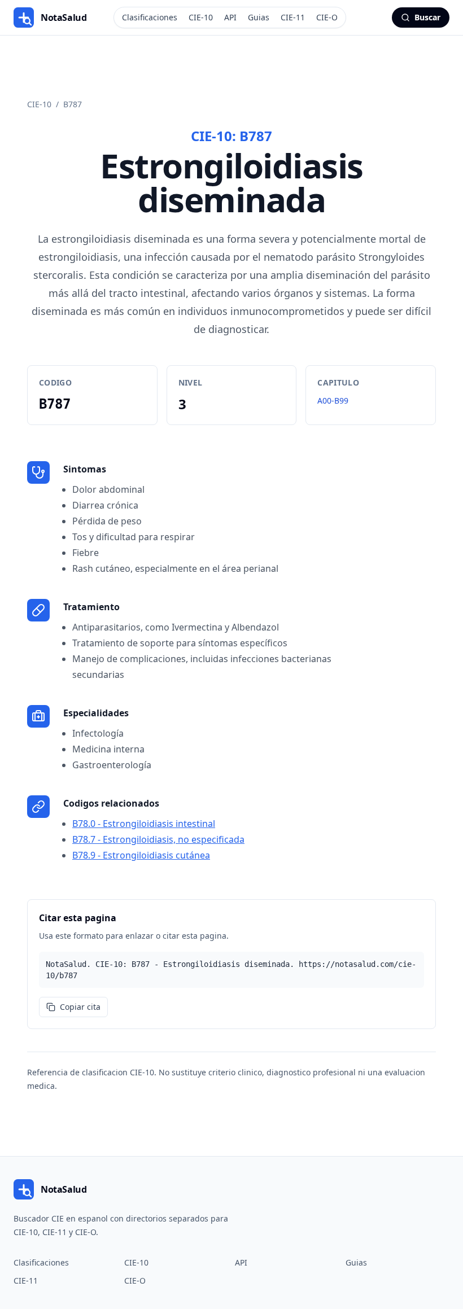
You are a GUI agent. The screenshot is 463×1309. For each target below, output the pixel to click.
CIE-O (327, 17)
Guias (258, 17)
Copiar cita (80, 1006)
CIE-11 (293, 17)
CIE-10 (201, 17)
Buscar (427, 17)
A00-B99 (332, 400)
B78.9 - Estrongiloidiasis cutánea (141, 855)
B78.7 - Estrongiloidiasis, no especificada (158, 839)
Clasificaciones (149, 17)
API (230, 17)
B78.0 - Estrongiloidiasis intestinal (143, 823)
